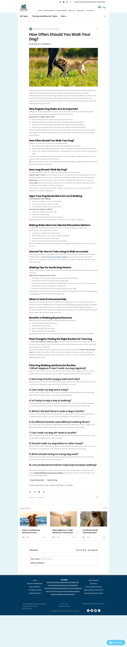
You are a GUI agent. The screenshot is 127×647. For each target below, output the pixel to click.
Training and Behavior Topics (44, 16)
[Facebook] (70, 2)
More (63, 16)
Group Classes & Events (94, 587)
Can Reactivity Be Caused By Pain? (90, 531)
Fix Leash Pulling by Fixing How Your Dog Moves (63, 585)
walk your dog (52, 480)
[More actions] (97, 29)
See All (105, 508)
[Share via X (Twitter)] (34, 492)
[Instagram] (67, 2)
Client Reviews (94, 580)
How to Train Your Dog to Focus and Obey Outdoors (63, 591)
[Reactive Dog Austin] (93, 518)
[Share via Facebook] (30, 492)
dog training (69, 485)
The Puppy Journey (34, 590)
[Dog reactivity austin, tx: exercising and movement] (63, 518)
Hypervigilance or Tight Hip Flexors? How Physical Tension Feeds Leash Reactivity (63, 531)
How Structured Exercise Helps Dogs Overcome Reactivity (63, 588)
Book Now (93, 583)
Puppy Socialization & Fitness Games (63, 594)
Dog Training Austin (37, 480)
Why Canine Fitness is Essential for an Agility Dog (63, 582)
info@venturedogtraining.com (37, 604)
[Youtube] (63, 2)
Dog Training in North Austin (93, 593)
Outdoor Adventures (57, 485)
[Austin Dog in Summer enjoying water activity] (33, 518)
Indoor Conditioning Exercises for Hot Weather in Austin (31, 531)
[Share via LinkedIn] (39, 492)
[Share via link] (44, 492)
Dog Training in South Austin (93, 590)
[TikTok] (60, 2)
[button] (49, 10)
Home (35, 580)
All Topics (24, 16)
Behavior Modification (34, 583)
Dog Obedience (34, 587)
